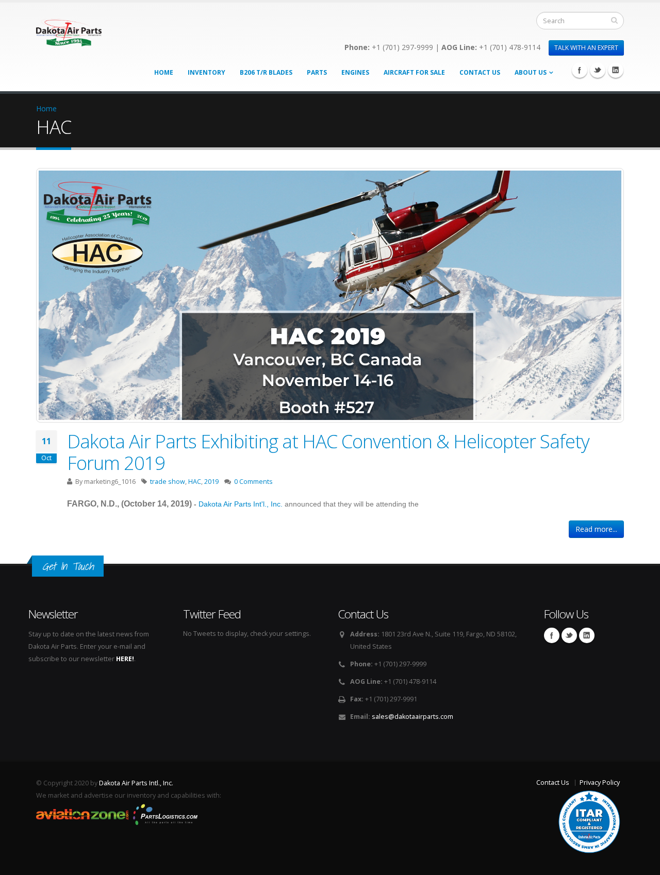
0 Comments (253, 481)
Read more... (596, 529)
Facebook (579, 70)
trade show (167, 481)
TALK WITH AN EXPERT (586, 47)
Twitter (597, 70)
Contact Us (479, 72)
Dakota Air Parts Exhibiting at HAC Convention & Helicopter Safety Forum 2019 (328, 452)
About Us (531, 72)
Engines (355, 72)
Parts (317, 72)
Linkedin (615, 70)
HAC (194, 481)
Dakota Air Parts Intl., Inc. (136, 783)
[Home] (69, 29)
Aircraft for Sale (414, 72)
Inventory (206, 72)
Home (163, 72)
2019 (211, 481)
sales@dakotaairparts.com (412, 716)
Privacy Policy (600, 782)
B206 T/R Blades (266, 72)
